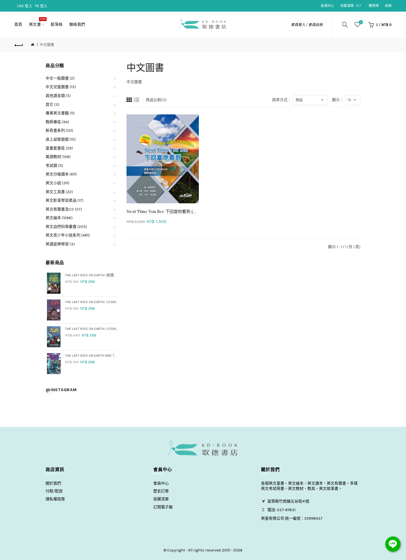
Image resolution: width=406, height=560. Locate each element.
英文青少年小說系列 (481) (68, 235)
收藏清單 (161, 499)
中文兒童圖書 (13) (61, 87)
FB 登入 (41, 6)
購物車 (374, 6)
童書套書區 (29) (59, 148)
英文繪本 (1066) (59, 217)
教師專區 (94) (57, 122)
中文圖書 (47, 45)
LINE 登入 (24, 6)
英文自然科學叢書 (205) (66, 226)
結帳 (388, 6)
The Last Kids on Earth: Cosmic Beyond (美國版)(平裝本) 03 (91, 302)
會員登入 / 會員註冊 (307, 25)
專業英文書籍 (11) (60, 113)
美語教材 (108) (58, 156)
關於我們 (53, 483)
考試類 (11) (54, 165)
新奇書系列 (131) (59, 130)
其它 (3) (52, 104)
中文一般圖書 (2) (60, 78)
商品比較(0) (156, 100)
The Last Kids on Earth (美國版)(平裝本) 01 (91, 275)
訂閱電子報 (163, 507)
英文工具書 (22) (59, 192)
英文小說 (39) (57, 183)
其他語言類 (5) (58, 95)
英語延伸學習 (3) (60, 244)
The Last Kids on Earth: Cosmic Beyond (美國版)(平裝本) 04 (91, 329)
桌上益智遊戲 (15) (61, 139)
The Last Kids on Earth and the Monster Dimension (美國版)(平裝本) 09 (91, 355)
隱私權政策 (55, 499)
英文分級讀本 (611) (61, 174)
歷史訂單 (161, 491)
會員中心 (327, 6)
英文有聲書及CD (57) (64, 209)
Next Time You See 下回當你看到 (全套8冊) (162, 211)
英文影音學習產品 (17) (64, 200)
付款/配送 (54, 491)
